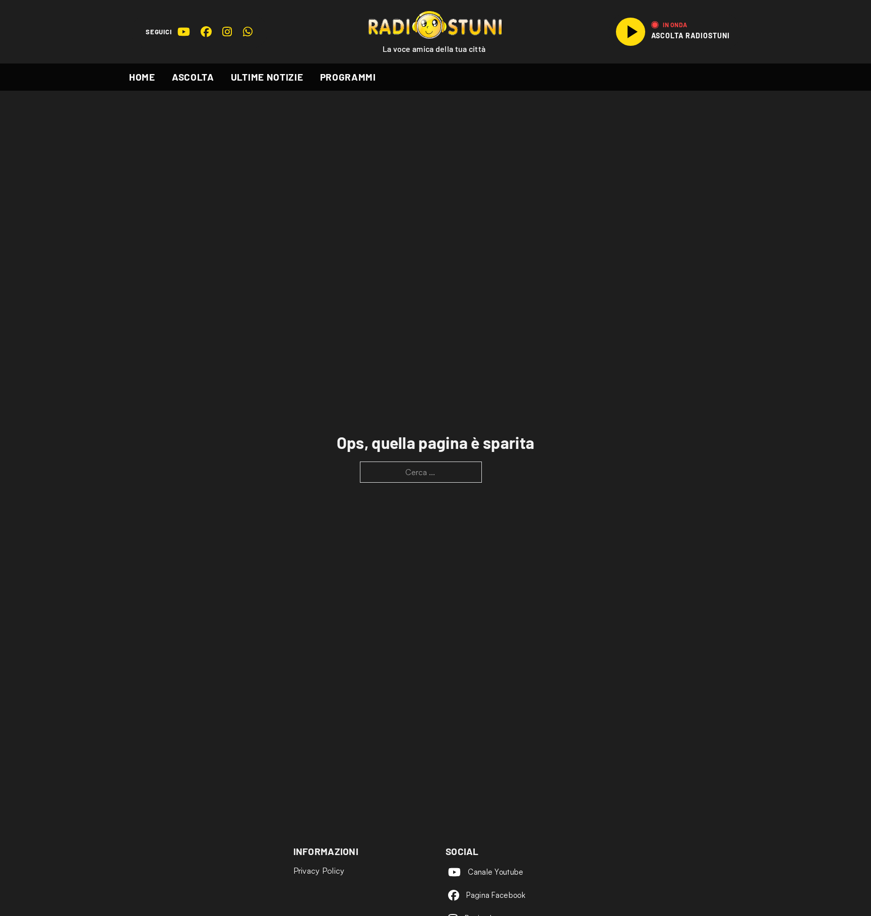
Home (142, 77)
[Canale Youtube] (183, 31)
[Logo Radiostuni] (435, 25)
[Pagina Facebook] (206, 31)
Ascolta (193, 77)
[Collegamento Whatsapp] (247, 31)
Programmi (348, 77)
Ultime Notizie (267, 77)
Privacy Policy (319, 871)
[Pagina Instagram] (227, 31)
